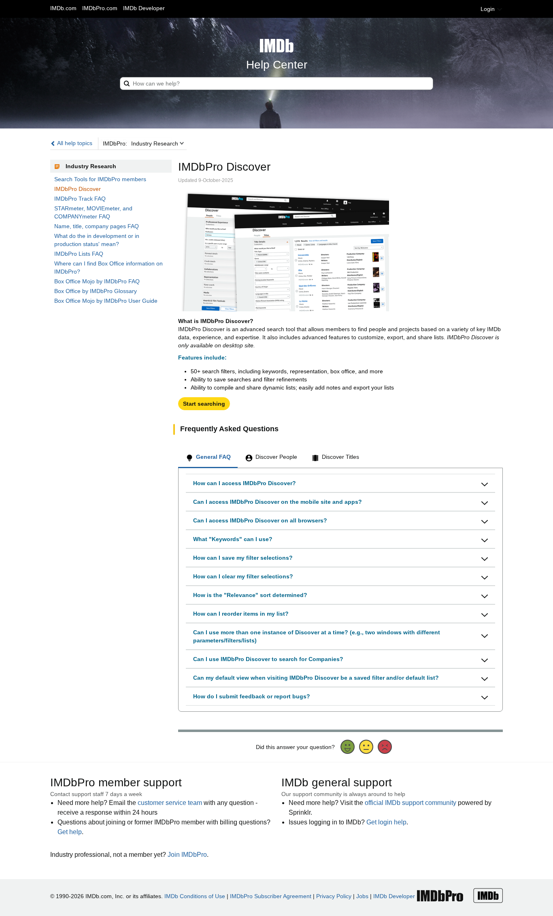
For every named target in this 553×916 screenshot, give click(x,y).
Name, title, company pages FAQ (96, 226)
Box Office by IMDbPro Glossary (95, 291)
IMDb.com (63, 8)
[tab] (208, 458)
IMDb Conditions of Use (194, 896)
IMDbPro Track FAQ (80, 198)
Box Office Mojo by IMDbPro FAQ (97, 281)
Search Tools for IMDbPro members (100, 179)
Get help (69, 831)
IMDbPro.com (99, 8)
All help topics (74, 143)
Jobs (362, 896)
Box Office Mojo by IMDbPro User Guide (105, 300)
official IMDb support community (410, 802)
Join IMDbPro (187, 854)
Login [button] (488, 9)
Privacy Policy (333, 896)
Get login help (386, 822)
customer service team (170, 802)
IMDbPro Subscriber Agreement (270, 896)
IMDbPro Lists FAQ (78, 253)
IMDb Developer (144, 8)
